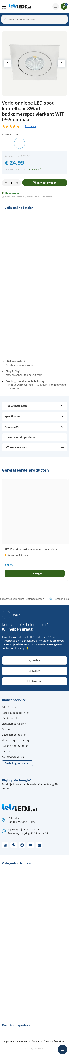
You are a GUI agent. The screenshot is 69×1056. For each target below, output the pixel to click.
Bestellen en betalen (14, 734)
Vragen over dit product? (20, 437)
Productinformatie (16, 405)
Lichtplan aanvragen (14, 723)
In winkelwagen (46, 182)
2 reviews (30, 126)
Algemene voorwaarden (16, 1041)
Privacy (47, 1041)
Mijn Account (10, 707)
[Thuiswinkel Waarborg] (31, 338)
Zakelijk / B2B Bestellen (15, 712)
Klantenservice (10, 718)
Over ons (7, 729)
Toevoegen (36, 573)
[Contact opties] (62, 1049)
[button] (4, 6)
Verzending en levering (15, 740)
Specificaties (12, 416)
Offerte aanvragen (16, 447)
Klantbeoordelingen (13, 756)
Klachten (7, 751)
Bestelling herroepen (17, 763)
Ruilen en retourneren (15, 745)
